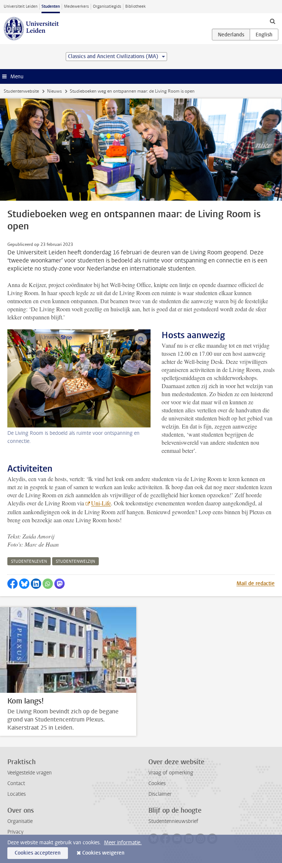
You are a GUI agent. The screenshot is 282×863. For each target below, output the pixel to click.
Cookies (157, 783)
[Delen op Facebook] (12, 584)
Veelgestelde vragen (29, 772)
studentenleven (29, 561)
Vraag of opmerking (170, 772)
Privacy (15, 831)
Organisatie (20, 821)
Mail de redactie (255, 583)
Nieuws (54, 91)
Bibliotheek (135, 6)
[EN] (264, 34)
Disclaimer (159, 794)
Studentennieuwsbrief (173, 821)
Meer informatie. (123, 842)
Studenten (50, 6)
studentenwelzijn (75, 561)
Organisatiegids (107, 6)
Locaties (16, 794)
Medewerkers (76, 6)
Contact (16, 783)
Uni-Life (101, 503)
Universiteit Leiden (20, 6)
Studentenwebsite (21, 91)
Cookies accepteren (38, 852)
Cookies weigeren (103, 852)
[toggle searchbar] (272, 21)
